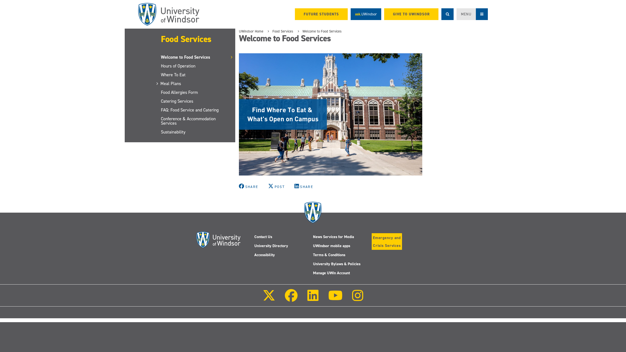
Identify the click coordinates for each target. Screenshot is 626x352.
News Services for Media (333, 236)
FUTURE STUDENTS (321, 14)
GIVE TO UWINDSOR (411, 14)
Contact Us (263, 236)
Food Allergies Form (179, 92)
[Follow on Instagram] (358, 298)
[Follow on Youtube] (335, 298)
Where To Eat (173, 75)
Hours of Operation (178, 66)
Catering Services (177, 101)
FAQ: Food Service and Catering (190, 110)
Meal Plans (171, 84)
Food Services (186, 39)
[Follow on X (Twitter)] (269, 298)
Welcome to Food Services (185, 57)
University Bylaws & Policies (336, 263)
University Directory (271, 245)
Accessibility (264, 254)
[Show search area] (447, 14)
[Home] (168, 14)
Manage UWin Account (331, 272)
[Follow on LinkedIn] (313, 298)
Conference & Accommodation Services (188, 121)
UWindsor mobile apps (331, 245)
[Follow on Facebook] (291, 298)
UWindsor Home (251, 31)
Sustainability (173, 132)
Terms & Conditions (329, 254)
